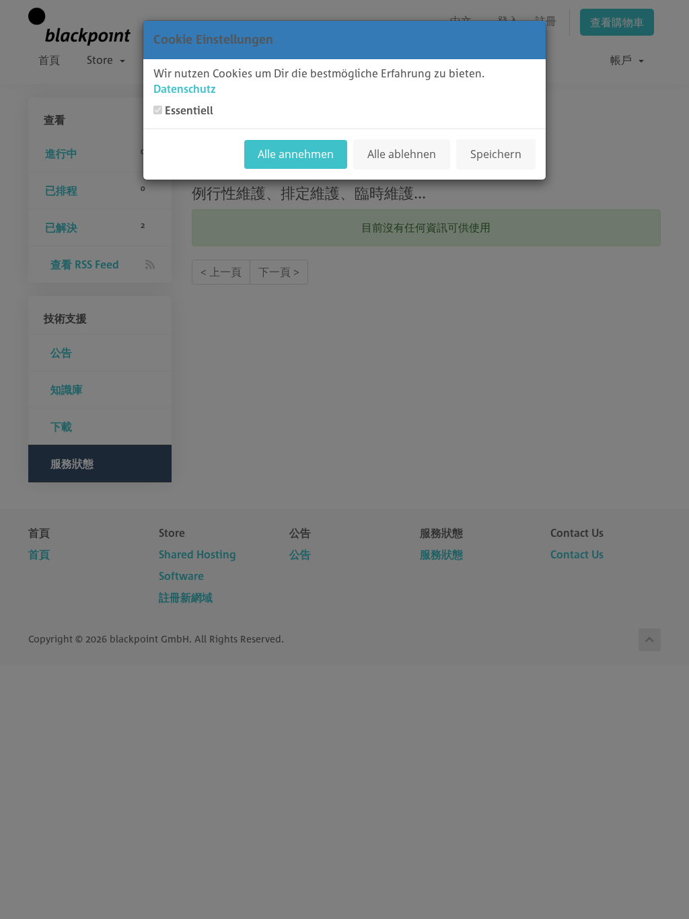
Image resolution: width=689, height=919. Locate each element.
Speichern (495, 154)
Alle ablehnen (401, 154)
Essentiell (189, 110)
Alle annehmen (296, 154)
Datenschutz (184, 89)
